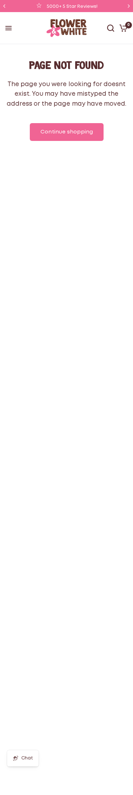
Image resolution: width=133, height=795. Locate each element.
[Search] (111, 28)
